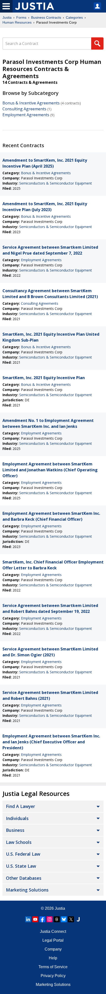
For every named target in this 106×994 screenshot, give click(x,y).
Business (15, 830)
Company (53, 949)
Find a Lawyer (20, 806)
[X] (71, 919)
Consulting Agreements (24, 109)
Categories (74, 17)
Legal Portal (53, 940)
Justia (7, 17)
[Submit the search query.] (97, 43)
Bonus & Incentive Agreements (31, 103)
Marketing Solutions (27, 890)
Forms (21, 17)
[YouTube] (35, 919)
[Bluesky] (64, 919)
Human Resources (17, 22)
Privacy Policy (53, 976)
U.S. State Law (21, 866)
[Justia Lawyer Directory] (78, 919)
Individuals (17, 818)
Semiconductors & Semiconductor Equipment (55, 183)
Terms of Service (53, 967)
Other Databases (23, 878)
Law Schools (19, 842)
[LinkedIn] (28, 919)
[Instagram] (50, 919)
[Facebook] (42, 919)
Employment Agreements (25, 114)
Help (53, 958)
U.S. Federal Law (23, 854)
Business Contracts (46, 17)
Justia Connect (53, 931)
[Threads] (57, 919)
